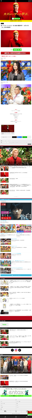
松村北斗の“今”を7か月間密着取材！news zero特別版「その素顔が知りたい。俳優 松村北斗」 (20, 311)
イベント (18, 407)
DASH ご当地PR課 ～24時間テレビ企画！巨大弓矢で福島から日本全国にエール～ (20, 293)
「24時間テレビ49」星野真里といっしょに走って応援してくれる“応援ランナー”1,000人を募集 (20, 305)
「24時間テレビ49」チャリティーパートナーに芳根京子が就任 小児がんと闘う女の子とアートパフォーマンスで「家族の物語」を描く (20, 281)
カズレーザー (4, 142)
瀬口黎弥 (17, 142)
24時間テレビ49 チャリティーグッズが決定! (17, 298)
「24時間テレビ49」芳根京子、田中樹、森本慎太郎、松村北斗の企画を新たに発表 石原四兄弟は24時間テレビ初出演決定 (20, 287)
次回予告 (2, 23)
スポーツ (2, 405)
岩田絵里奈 (13, 142)
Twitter (12, 350)
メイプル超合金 (9, 142)
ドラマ (1, 401)
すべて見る (15, 196)
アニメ (17, 405)
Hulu (16, 49)
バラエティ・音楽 (3, 403)
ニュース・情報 (18, 401)
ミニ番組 (2, 407)
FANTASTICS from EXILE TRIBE (23, 142)
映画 (17, 403)
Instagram (16, 350)
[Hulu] (16, 19)
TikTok (19, 350)
